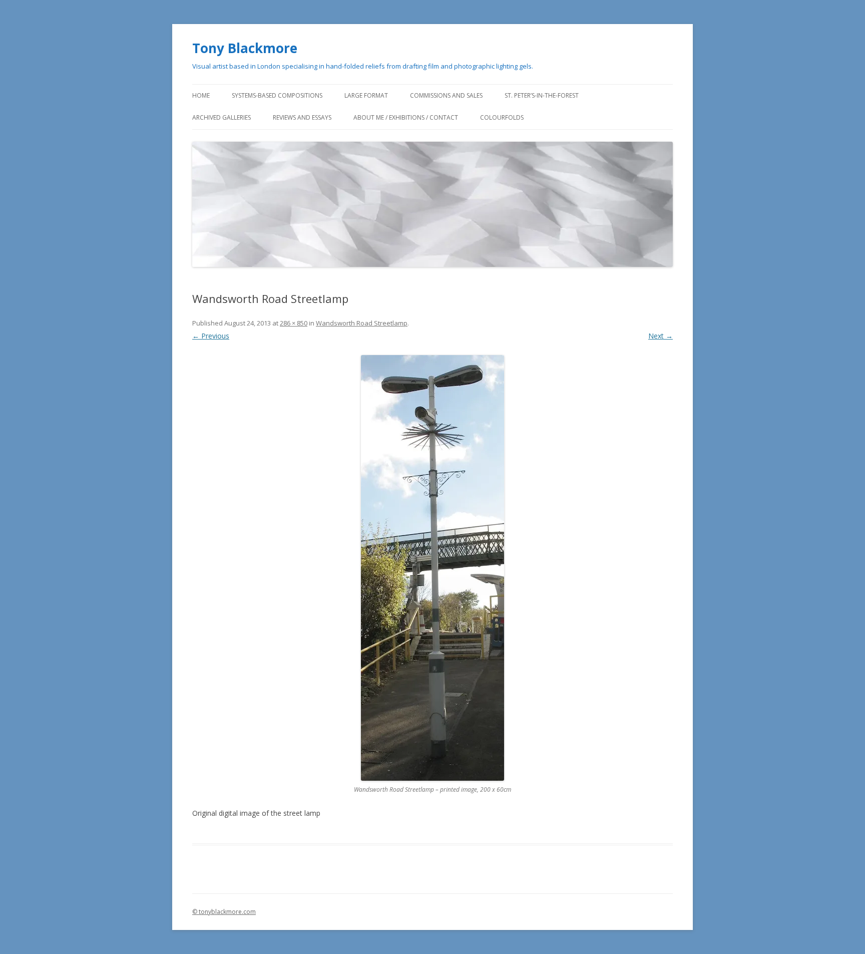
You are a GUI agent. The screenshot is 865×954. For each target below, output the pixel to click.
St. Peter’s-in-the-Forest (542, 95)
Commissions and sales (446, 95)
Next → (660, 336)
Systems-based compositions (277, 95)
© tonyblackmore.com (224, 911)
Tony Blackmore (244, 48)
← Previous (210, 336)
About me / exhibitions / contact (405, 117)
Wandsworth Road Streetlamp (361, 323)
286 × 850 (293, 323)
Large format (366, 95)
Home (201, 95)
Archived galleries (221, 117)
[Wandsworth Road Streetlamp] (432, 568)
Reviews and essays (302, 117)
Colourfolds (502, 117)
